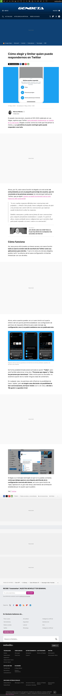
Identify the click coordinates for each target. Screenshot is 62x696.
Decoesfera (6, 670)
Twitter (50, 16)
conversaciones (43, 496)
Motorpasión (51, 653)
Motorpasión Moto (53, 655)
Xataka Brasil (7, 685)
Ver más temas (8, 632)
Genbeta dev (45, 622)
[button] (19, 112)
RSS (23, 605)
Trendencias (7, 668)
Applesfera (6, 657)
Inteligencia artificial (47, 618)
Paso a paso (7, 618)
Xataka (5, 653)
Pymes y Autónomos (18, 671)
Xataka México (7, 682)
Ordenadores (31, 43)
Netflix (5, 628)
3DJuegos (17, 653)
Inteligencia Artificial (47, 628)
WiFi (45, 43)
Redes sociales (7, 625)
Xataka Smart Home (8, 659)
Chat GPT (17, 582)
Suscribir (30, 593)
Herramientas (7, 622)
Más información (10, 694)
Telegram (59, 16)
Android (23, 43)
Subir (54, 645)
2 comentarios (14, 64)
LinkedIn (30, 605)
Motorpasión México (51, 683)
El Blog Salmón (18, 668)
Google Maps (8, 43)
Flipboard (53, 16)
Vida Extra (17, 655)
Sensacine (28, 653)
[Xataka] (1, 1)
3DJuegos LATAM (19, 682)
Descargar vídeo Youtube (48, 582)
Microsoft (16, 43)
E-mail (28, 64)
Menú (6, 10)
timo (43, 625)
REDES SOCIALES (35, 16)
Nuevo (55, 10)
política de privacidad (25, 596)
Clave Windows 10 (34, 582)
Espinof (28, 655)
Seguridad (25, 622)
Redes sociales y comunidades (28, 496)
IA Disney (25, 582)
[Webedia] (8, 645)
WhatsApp (25, 628)
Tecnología (39, 43)
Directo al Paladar (41, 653)
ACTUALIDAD (8, 16)
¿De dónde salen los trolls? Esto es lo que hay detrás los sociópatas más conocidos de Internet (40, 231)
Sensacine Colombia (31, 685)
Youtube (17, 605)
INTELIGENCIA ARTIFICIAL (21, 16)
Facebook (56, 16)
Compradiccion (7, 672)
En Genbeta (31, 227)
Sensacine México (30, 682)
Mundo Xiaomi (7, 662)
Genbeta (31, 8)
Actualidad (26, 618)
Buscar (56, 639)
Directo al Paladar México (41, 683)
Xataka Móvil (7, 655)
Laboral (25, 625)
